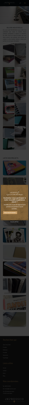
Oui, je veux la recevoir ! (10, 212)
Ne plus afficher (14, 222)
